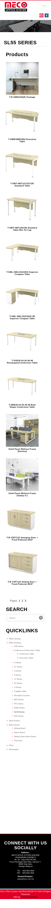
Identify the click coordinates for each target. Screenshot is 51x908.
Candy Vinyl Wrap (7, 904)
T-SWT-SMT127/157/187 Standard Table (22, 185)
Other (11, 745)
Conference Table (26, 654)
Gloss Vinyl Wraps (24, 904)
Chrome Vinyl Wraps (24, 906)
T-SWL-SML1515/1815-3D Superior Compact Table (22, 317)
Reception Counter (22, 695)
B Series (17, 675)
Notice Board (19, 732)
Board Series (14, 725)
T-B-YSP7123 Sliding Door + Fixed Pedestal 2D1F (22, 583)
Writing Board (19, 728)
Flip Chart (18, 740)
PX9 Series (18, 646)
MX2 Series (19, 716)
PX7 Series (18, 704)
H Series (17, 663)
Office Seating (15, 639)
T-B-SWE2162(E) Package (22, 97)
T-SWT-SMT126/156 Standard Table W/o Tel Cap (22, 229)
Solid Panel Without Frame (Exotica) (22, 450)
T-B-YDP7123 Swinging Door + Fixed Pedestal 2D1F (22, 539)
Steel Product (14, 721)
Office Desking (15, 643)
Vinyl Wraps (39, 906)
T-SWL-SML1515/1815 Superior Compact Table (22, 273)
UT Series (18, 667)
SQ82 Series (19, 708)
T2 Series (18, 679)
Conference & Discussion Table (27, 650)
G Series (17, 687)
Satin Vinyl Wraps (7, 906)
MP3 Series (19, 699)
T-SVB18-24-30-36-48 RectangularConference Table (22, 362)
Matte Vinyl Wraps (40, 904)
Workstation (14, 749)
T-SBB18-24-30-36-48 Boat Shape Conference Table (22, 406)
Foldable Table (20, 691)
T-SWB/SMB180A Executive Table (22, 140)
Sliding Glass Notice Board (25, 736)
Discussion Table (26, 658)
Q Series (17, 671)
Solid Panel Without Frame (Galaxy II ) (22, 494)
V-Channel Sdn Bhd (29, 897)
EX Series (18, 683)
